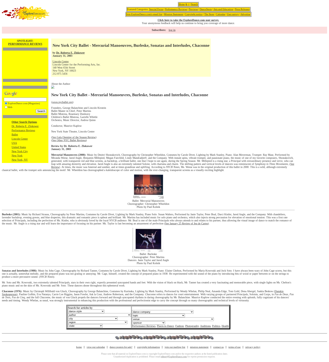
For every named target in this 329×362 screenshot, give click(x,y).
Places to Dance (165, 326)
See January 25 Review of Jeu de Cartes (186, 223)
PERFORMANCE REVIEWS (25, 44)
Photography (192, 326)
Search (194, 4)
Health (225, 326)
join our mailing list (175, 347)
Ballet (15, 134)
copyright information (148, 347)
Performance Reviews (176, 9)
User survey (233, 14)
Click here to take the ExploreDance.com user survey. (188, 20)
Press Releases (242, 9)
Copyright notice (194, 14)
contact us (218, 347)
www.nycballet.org (62, 102)
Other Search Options (24, 122)
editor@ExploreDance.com (174, 356)
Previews (193, 9)
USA (14, 143)
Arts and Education (223, 9)
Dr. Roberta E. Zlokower (25, 126)
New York (17, 155)
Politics (216, 326)
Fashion (179, 326)
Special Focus (156, 9)
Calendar (220, 14)
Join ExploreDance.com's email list (144, 14)
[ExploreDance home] (26, 19)
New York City (20, 151)
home (79, 347)
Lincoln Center (20, 138)
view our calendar (96, 347)
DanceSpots (206, 9)
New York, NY (20, 159)
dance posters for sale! (121, 347)
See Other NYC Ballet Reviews (69, 140)
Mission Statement (173, 14)
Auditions (205, 326)
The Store (209, 14)
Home (182, 4)
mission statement (199, 347)
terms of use (234, 347)
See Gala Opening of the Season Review (74, 137)
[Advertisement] (25, 58)
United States (19, 147)
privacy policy (252, 347)
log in (172, 29)
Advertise (245, 14)
